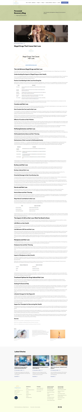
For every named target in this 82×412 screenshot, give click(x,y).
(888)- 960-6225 (17, 391)
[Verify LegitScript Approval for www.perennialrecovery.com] (16, 399)
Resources (54, 2)
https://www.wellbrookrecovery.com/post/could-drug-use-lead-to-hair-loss (27, 324)
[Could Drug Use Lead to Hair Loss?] (22, 334)
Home (27, 2)
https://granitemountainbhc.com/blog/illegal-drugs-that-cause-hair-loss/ (27, 320)
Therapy (42, 2)
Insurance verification (49, 2)
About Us (29, 2)
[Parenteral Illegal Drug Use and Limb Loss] (41, 333)
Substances (33, 2)
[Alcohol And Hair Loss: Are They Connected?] (58, 334)
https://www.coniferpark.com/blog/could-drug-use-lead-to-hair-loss (26, 322)
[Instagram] (59, 407)
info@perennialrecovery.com (19, 390)
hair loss (25, 142)
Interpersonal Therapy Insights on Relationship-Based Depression (21, 368)
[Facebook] (58, 407)
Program (38, 2)
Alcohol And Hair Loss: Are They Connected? (56, 338)
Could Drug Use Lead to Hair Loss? (18, 338)
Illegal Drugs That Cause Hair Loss (27, 46)
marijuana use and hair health (28, 241)
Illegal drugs (16, 76)
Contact (59, 2)
